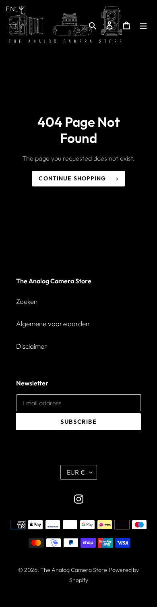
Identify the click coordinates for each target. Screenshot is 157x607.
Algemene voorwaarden (52, 323)
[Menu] (143, 24)
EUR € (76, 472)
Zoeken (26, 301)
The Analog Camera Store (73, 570)
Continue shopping (72, 178)
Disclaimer (31, 346)
